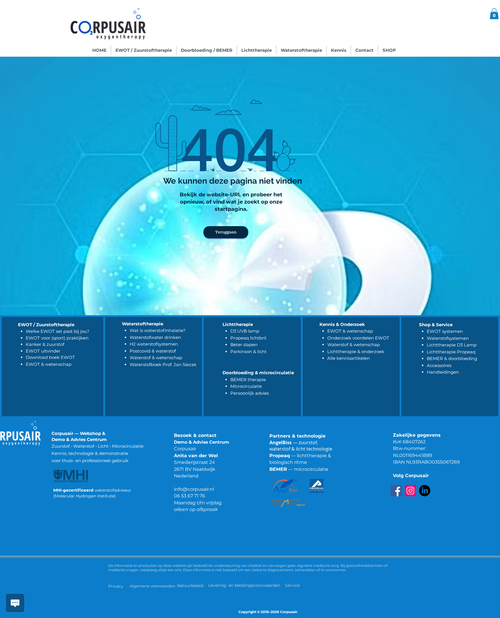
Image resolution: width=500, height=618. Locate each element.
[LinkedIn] (424, 490)
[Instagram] (410, 490)
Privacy (115, 586)
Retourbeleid (190, 585)
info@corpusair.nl (194, 489)
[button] (494, 13)
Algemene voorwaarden (152, 586)
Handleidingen (443, 372)
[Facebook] (396, 490)
